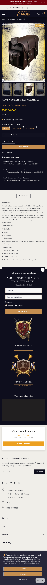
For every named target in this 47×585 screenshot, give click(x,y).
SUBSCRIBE (23, 311)
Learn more (36, 563)
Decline (22, 574)
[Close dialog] (42, 270)
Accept (23, 569)
